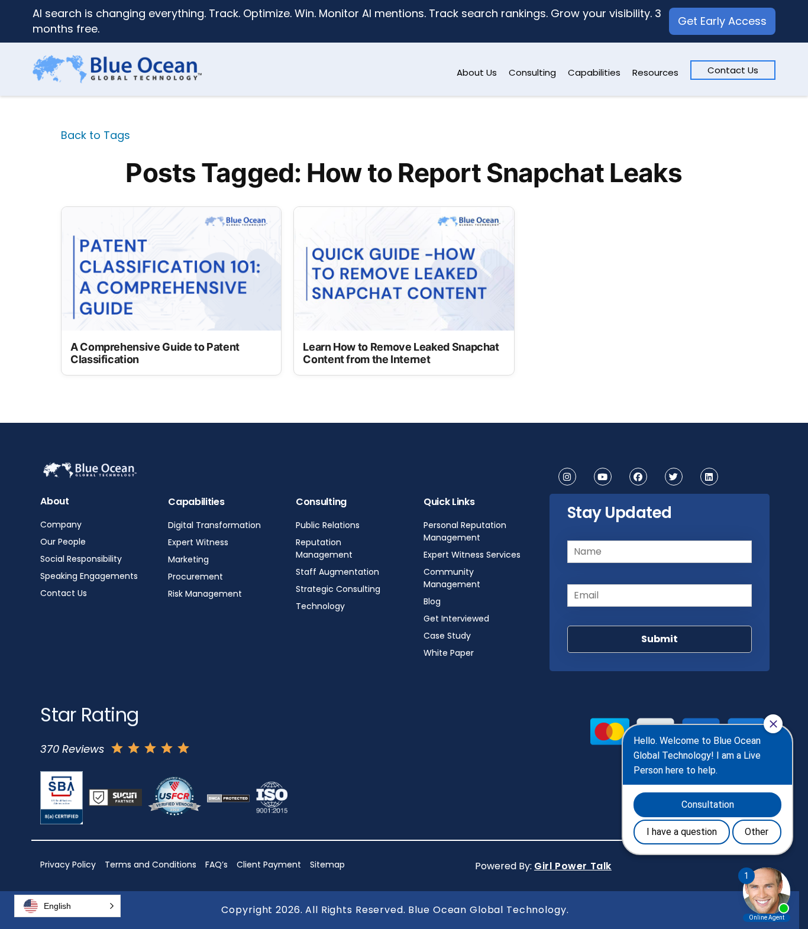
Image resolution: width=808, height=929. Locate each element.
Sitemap (327, 864)
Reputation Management (324, 548)
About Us (477, 72)
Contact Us (732, 70)
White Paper (449, 653)
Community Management (452, 578)
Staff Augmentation (337, 572)
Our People (63, 542)
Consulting (532, 72)
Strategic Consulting (338, 589)
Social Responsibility (81, 559)
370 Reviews (72, 749)
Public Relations (328, 525)
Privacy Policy (68, 864)
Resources (655, 72)
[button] (67, 906)
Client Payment (269, 864)
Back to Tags (95, 135)
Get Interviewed (456, 618)
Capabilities (594, 72)
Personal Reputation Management (465, 531)
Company (61, 524)
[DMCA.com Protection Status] (228, 797)
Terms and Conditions (150, 864)
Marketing (188, 559)
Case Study (447, 636)
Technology (320, 606)
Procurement (195, 576)
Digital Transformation (214, 525)
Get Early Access (722, 21)
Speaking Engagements (89, 576)
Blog (432, 601)
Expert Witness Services (472, 555)
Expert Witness (198, 542)
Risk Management (205, 594)
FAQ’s (216, 864)
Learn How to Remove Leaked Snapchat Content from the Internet (401, 353)
